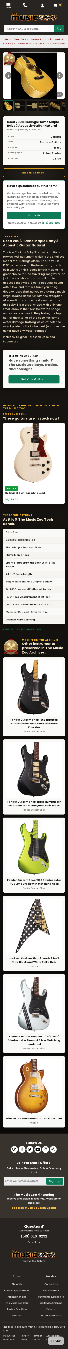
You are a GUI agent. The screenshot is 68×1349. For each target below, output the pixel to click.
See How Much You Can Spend (34, 1208)
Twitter (29, 1149)
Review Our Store (17, 1309)
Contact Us (51, 1284)
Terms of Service (37, 1337)
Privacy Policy (25, 1337)
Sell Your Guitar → (34, 379)
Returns (51, 1309)
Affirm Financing (17, 1296)
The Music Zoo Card (17, 1303)
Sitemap (17, 1315)
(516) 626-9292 (51, 223)
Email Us (34, 1242)
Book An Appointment (17, 1290)
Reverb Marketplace (14, 1149)
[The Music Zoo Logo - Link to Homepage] (34, 16)
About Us (17, 1284)
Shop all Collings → (34, 172)
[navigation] (8, 5)
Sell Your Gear (51, 1290)
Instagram (45, 1149)
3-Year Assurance (51, 1315)
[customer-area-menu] (42, 5)
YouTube (37, 1149)
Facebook (22, 1149)
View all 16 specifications (22, 629)
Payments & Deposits (51, 1296)
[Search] (59, 28)
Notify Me (34, 215)
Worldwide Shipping (51, 1303)
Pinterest (53, 1149)
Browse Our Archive (34, 1261)
